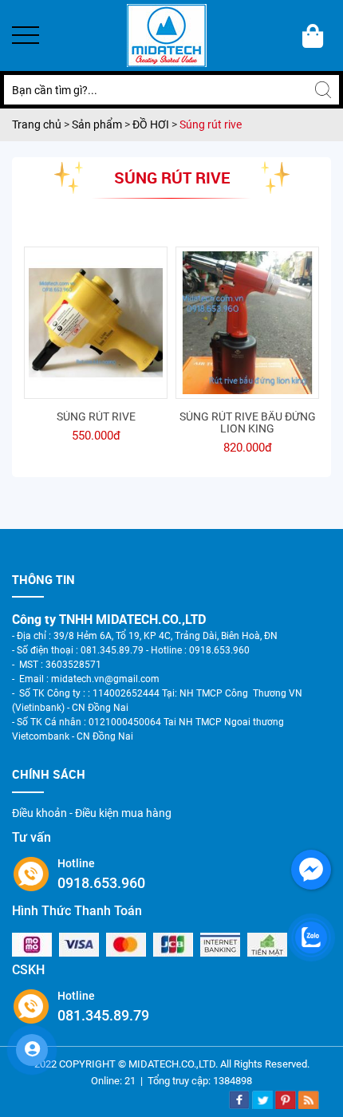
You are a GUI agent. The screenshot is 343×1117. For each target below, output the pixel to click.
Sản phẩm (98, 124)
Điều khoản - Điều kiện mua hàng (92, 813)
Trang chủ (38, 124)
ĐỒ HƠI (150, 124)
